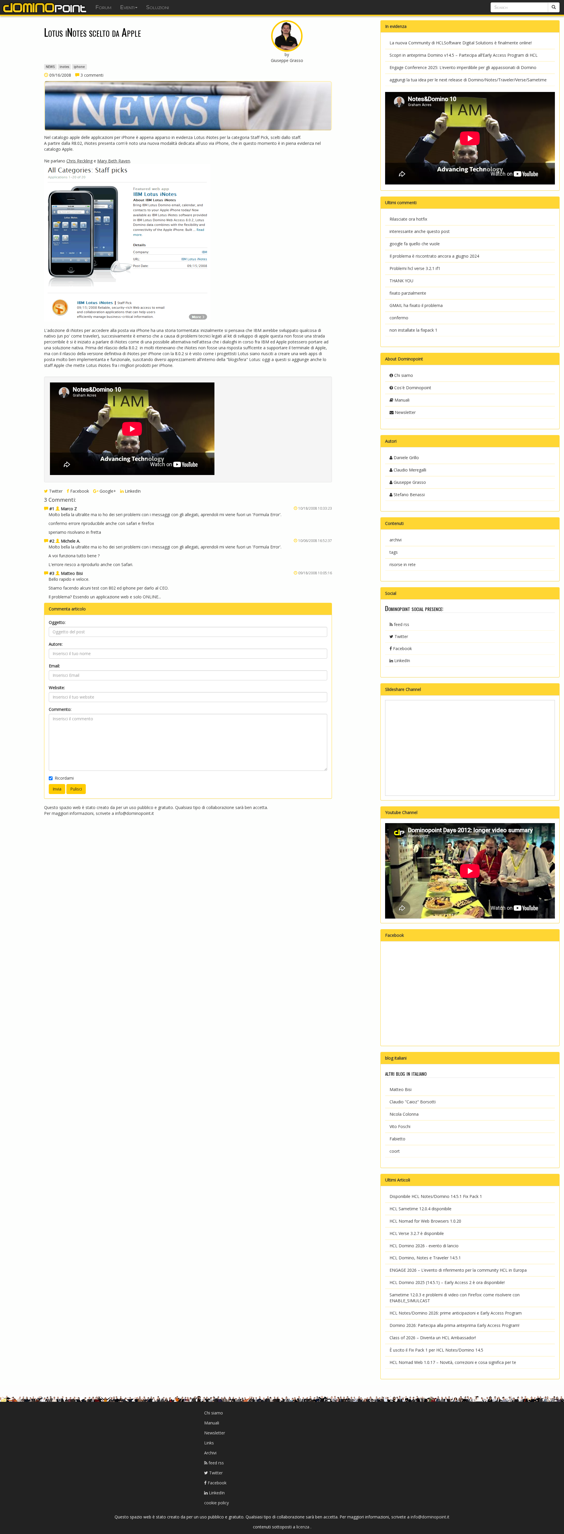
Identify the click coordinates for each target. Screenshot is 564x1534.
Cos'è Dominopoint (412, 387)
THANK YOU (401, 280)
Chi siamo (403, 375)
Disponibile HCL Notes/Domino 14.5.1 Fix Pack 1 (436, 1196)
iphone (79, 67)
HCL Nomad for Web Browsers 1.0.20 (425, 1221)
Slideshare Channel (403, 689)
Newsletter (405, 412)
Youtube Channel (401, 812)
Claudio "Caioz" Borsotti (413, 1102)
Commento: (60, 709)
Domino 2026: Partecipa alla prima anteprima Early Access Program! (454, 1325)
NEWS (50, 67)
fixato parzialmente (408, 293)
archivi (396, 540)
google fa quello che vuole (415, 243)
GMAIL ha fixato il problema (416, 305)
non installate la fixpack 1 (413, 330)
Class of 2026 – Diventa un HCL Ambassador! (433, 1337)
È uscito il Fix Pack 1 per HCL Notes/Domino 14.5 (436, 1350)
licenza (303, 1527)
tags (394, 552)
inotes (64, 67)
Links (209, 1443)
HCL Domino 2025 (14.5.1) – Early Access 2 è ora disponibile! (447, 1282)
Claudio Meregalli (409, 470)
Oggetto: (57, 622)
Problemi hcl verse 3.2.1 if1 (415, 268)
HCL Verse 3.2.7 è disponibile (417, 1233)
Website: (57, 687)
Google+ (107, 491)
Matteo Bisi (401, 1089)
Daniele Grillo (405, 457)
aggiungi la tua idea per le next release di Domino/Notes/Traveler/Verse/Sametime (468, 80)
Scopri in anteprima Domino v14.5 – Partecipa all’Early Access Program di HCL (464, 55)
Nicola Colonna (404, 1114)
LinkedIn (132, 491)
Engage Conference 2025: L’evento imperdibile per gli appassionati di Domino (463, 67)
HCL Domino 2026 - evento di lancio (424, 1245)
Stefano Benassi (408, 494)
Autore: (56, 644)
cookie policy (216, 1503)
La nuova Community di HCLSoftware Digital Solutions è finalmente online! (461, 43)
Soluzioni (157, 7)
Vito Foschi (400, 1126)
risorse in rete (403, 564)
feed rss (401, 624)
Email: (54, 666)
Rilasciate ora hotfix (408, 219)
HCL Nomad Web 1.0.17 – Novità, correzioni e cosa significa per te (453, 1362)
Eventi (127, 7)
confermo (399, 317)
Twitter (55, 491)
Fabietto (397, 1139)
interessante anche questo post (420, 231)
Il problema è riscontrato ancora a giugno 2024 (434, 256)
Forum (103, 7)
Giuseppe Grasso (409, 482)
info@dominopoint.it (134, 813)
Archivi (210, 1453)
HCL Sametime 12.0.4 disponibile (420, 1208)
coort (395, 1151)
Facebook (79, 491)
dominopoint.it (45, 7)
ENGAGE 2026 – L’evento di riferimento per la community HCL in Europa (458, 1270)
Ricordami (64, 778)
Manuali (401, 400)
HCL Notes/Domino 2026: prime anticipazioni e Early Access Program (456, 1313)
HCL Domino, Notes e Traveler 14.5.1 (425, 1258)
